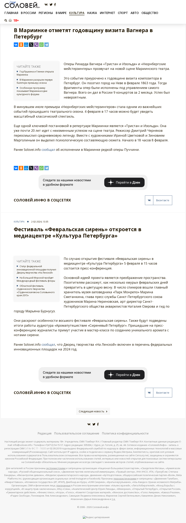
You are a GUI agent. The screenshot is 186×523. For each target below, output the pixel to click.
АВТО (135, 13)
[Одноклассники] (21, 44)
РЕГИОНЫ (46, 13)
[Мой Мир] (26, 44)
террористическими (124, 478)
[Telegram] (46, 44)
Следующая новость (91, 411)
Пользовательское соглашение (76, 433)
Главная (11, 13)
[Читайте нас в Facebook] (55, 4)
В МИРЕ (61, 13)
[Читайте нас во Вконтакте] (46, 4)
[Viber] (36, 44)
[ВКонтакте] (16, 44)
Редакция (44, 433)
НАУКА (92, 13)
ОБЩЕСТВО (149, 13)
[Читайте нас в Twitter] (51, 4)
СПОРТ (123, 13)
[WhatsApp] (41, 44)
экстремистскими (56, 468)
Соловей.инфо (100, 507)
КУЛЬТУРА (76, 13)
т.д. (113, 499)
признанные (63, 485)
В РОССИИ (28, 13)
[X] (31, 44)
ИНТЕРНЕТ (107, 13)
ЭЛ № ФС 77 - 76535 (35, 448)
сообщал (48, 149)
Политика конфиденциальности (125, 433)
